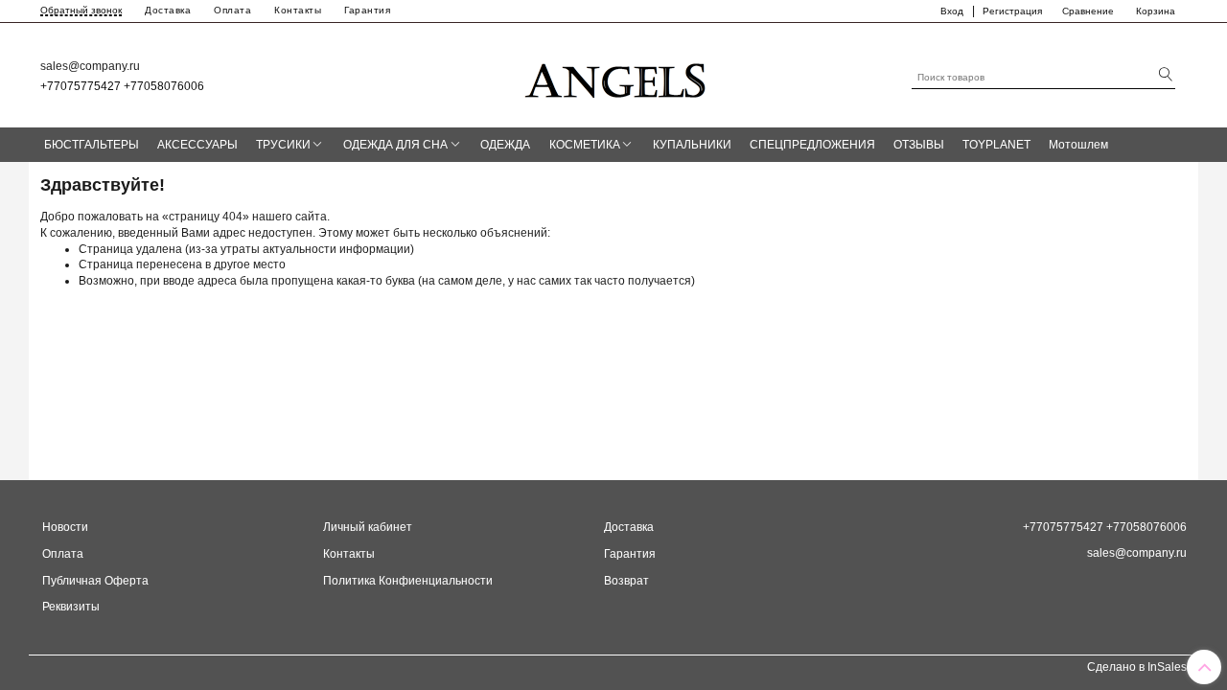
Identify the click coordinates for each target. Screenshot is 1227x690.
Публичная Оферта (95, 580)
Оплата (232, 10)
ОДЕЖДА (505, 144)
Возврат (626, 580)
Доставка (168, 10)
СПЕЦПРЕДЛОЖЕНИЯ (812, 144)
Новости (65, 527)
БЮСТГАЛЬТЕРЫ (91, 144)
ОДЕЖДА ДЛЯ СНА (395, 144)
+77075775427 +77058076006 (122, 86)
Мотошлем (1078, 144)
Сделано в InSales (1137, 667)
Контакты (297, 10)
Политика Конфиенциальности (408, 580)
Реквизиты (71, 606)
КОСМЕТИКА (584, 144)
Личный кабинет (367, 527)
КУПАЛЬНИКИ (692, 144)
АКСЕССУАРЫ (197, 144)
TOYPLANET (996, 144)
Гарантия (367, 10)
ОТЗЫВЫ (918, 144)
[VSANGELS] (617, 73)
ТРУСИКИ (283, 144)
